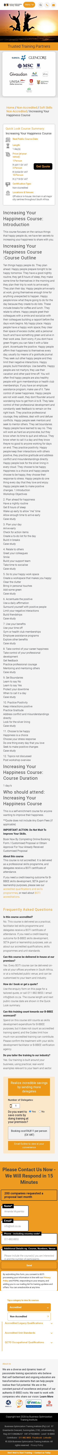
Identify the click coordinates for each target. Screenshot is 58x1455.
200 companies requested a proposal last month (23, 1195)
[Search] (41, 5)
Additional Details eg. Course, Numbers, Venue (29, 1248)
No (43, 1111)
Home (10, 107)
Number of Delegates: (20, 1100)
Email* (8, 1220)
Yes (33, 1111)
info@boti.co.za (53, 5)
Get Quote (43, 166)
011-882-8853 (47, 5)
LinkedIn (47, 1437)
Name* (8, 1206)
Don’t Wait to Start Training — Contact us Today (29, 1452)
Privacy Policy (37, 1445)
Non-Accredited (27, 107)
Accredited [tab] (15, 1307)
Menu (27, 4)
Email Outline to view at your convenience (29, 1145)
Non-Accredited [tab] (18, 1316)
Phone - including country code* (22, 1233)
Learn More (46, 1396)
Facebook (37, 1437)
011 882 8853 (25, 1437)
